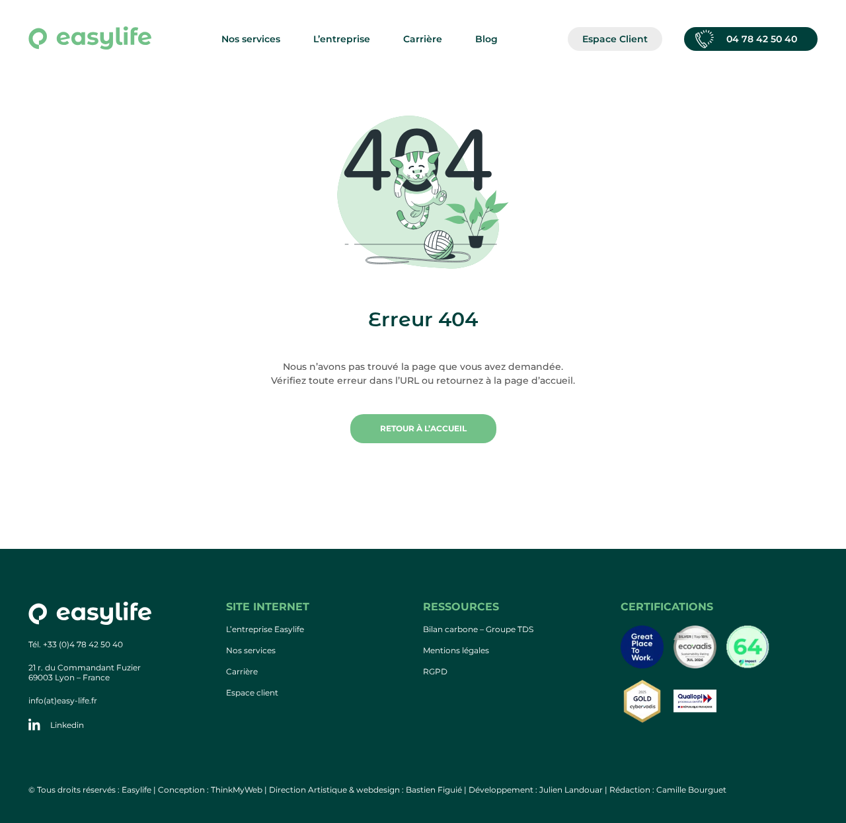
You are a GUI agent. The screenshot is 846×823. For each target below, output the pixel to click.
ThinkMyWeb (236, 790)
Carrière (242, 671)
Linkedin (67, 725)
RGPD (435, 671)
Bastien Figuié (434, 790)
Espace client (252, 693)
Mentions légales (456, 650)
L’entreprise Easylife (265, 629)
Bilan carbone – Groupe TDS (478, 629)
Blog (486, 39)
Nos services (251, 650)
